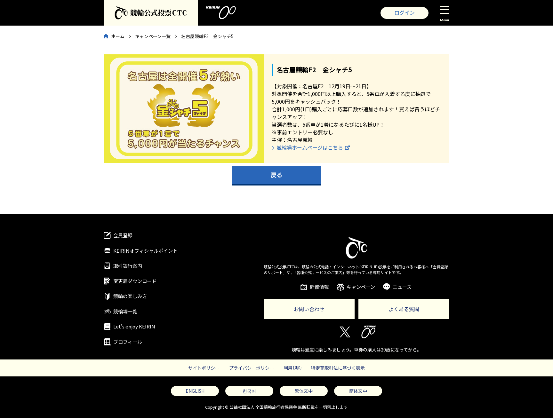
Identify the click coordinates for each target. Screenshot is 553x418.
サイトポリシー (204, 368)
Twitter (344, 332)
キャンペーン (361, 286)
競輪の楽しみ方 (130, 296)
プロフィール (127, 341)
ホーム (117, 36)
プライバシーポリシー (251, 368)
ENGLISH (195, 391)
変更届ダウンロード (134, 281)
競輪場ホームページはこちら (309, 147)
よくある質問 (404, 309)
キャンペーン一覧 (153, 36)
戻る (276, 174)
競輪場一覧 (125, 311)
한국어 (249, 391)
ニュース (402, 286)
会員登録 (122, 235)
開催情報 (319, 286)
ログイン (404, 12)
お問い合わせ (309, 309)
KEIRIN (368, 332)
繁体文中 (304, 391)
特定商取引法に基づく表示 (338, 368)
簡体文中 (358, 391)
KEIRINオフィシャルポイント (145, 250)
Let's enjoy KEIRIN (134, 326)
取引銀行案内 (127, 265)
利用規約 (292, 368)
